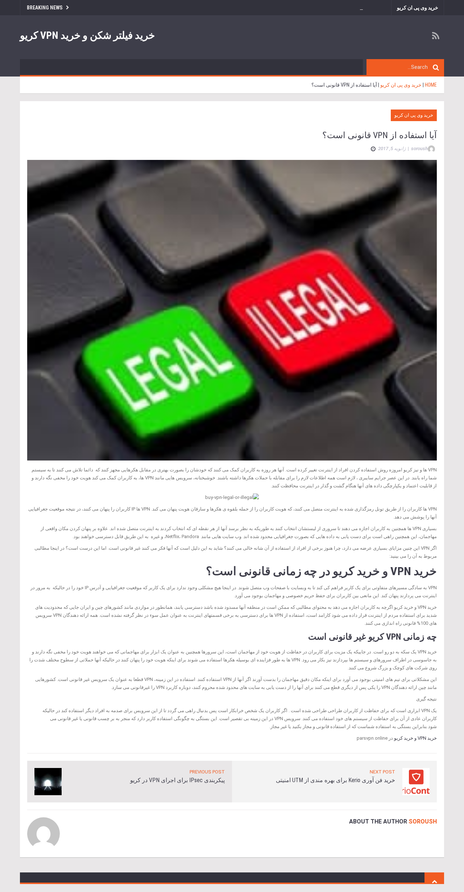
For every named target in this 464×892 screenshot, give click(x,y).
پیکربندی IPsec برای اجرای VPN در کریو (177, 780)
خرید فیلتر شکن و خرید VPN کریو (87, 35)
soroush (423, 821)
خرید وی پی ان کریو (417, 8)
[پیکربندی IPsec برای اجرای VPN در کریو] (48, 781)
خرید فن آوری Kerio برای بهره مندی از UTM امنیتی (335, 780)
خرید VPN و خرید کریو (415, 738)
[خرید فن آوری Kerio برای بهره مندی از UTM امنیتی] (416, 781)
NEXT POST (382, 772)
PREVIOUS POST (207, 772)
